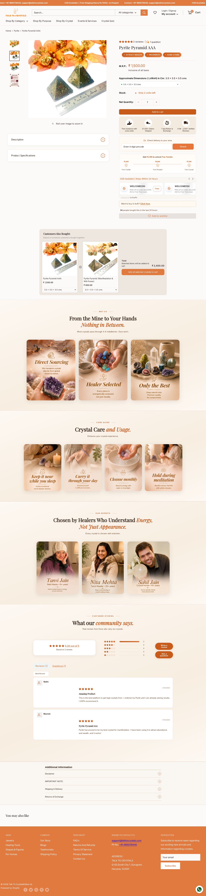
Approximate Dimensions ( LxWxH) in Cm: (153, 78)
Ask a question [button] (164, 655)
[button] (194, 12)
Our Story (45, 840)
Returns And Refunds (84, 845)
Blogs (43, 845)
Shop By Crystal (64, 20)
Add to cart (157, 112)
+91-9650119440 (13, 3)
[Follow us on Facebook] (25, 890)
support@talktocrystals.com (35, 3)
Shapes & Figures (15, 849)
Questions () (59, 666)
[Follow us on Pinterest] (42, 890)
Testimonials (47, 849)
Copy (157, 188)
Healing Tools (13, 845)
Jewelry (10, 840)
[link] (60, 259)
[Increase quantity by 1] (156, 102)
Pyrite (16, 31)
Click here (145, 204)
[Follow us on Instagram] (36, 890)
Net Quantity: (126, 102)
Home (8, 31)
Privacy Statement (82, 854)
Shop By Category (15, 20)
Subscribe (170, 865)
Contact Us (79, 858)
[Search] (144, 12)
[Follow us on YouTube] (47, 890)
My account (169, 14)
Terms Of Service (82, 849)
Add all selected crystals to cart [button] (143, 272)
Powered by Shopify (10, 888)
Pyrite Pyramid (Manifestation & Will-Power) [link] (98, 279)
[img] (86, 689)
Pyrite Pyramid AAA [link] (52, 278)
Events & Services (87, 20)
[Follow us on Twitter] (31, 890)
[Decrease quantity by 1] (138, 102)
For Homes (11, 854)
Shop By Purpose (42, 20)
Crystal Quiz (108, 20)
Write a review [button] (164, 646)
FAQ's (76, 840)
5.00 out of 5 (72, 645)
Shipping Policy (48, 854)
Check (183, 146)
